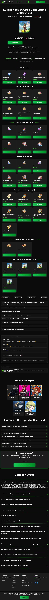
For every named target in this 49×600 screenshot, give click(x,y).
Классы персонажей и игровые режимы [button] (11, 311)
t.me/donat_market (39, 579)
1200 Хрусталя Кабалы (7, 147)
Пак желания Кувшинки (8, 97)
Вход (40, 2)
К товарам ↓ (15, 42)
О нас (13, 583)
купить (10, 82)
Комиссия (23, 580)
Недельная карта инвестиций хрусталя (9, 269)
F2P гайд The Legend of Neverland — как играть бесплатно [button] (14, 443)
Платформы (14, 580)
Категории (14, 582)
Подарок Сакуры (6, 230)
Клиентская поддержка (26, 585)
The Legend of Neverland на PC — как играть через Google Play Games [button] (16, 315)
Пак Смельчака (36, 113)
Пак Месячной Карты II (8, 113)
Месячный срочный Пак (8, 250)
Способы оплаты (25, 578)
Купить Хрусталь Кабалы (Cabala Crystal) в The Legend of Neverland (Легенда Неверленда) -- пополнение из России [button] (23, 303)
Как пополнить (24, 577)
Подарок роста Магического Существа (39, 215)
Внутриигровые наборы (6, 577)
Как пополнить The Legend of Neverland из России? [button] (13, 322)
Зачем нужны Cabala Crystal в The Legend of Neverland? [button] (13, 307)
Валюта (3, 580)
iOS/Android (28, 16)
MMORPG (7, 6)
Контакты (13, 587)
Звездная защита (6, 77)
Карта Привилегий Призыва (39, 77)
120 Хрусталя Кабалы (7, 132)
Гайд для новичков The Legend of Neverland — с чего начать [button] (14, 426)
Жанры (13, 578)
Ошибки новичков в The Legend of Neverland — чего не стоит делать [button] (16, 440)
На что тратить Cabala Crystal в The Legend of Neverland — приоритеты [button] (17, 430)
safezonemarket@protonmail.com (41, 577)
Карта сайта (24, 583)
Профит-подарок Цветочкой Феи (24, 113)
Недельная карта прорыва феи (8, 285)
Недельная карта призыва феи (23, 269)
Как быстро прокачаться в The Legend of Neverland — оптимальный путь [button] (17, 436)
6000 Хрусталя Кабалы (38, 147)
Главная (3, 6)
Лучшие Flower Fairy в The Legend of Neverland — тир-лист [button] (14, 433)
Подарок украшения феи (38, 199)
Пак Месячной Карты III (23, 199)
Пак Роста (35, 97)
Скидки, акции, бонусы (16, 588)
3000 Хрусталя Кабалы (23, 147)
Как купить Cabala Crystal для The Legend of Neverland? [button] (13, 329)
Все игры (13, 577)
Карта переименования (8, 199)
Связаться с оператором (24, 465)
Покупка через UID (5, 578)
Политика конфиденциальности (27, 582)
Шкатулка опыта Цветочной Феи (9, 215)
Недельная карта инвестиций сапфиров (39, 269)
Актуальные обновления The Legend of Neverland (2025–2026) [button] (15, 318)
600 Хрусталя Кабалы (37, 132)
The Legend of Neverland (14, 6)
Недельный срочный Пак (23, 215)
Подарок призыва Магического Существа (23, 249)
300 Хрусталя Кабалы (22, 132)
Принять (24, 597)
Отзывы (13, 585)
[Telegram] (46, 2)
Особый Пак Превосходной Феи (24, 97)
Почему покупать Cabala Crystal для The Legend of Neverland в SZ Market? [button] (17, 326)
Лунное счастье (21, 77)
